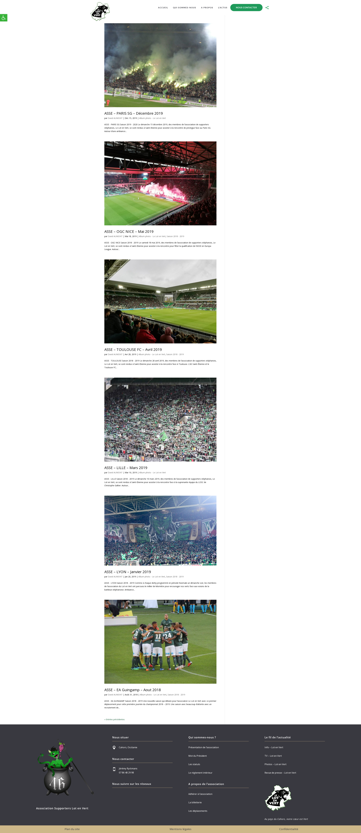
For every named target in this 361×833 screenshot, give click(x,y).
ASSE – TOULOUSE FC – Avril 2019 (133, 349)
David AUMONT (115, 118)
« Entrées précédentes (114, 719)
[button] (3, 17)
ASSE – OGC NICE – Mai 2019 (129, 231)
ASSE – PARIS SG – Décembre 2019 (133, 113)
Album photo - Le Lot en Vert (152, 118)
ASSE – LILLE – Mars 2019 (125, 467)
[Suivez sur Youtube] (119, 794)
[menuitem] (163, 8)
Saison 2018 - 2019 (175, 236)
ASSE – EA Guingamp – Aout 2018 (132, 689)
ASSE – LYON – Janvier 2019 (127, 571)
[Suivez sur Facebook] (113, 794)
